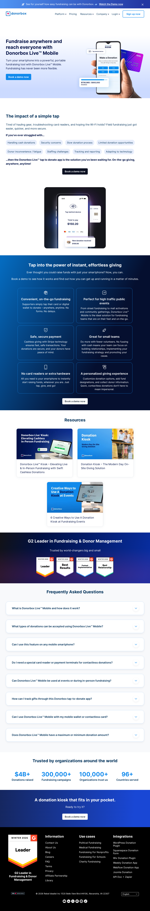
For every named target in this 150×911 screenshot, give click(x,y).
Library (49, 880)
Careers (49, 856)
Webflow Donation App (126, 867)
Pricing (73, 14)
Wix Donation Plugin (124, 858)
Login (115, 14)
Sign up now (133, 14)
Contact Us (51, 842)
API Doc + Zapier (122, 876)
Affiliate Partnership (56, 875)
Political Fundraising (90, 842)
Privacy (49, 871)
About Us (50, 847)
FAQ (47, 861)
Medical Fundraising (90, 847)
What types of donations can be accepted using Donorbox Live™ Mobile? (57, 626)
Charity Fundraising (89, 861)
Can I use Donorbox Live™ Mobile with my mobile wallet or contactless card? (60, 716)
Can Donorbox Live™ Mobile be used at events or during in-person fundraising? (61, 680)
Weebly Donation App (125, 862)
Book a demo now (18, 76)
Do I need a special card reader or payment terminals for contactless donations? (62, 662)
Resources (86, 14)
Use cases (87, 836)
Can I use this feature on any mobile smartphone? (43, 644)
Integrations (123, 836)
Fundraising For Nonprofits (94, 852)
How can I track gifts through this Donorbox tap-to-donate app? (52, 698)
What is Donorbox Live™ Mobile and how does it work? (46, 608)
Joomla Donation (122, 872)
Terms (48, 866)
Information (54, 836)
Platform (59, 14)
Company (101, 14)
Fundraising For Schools (92, 856)
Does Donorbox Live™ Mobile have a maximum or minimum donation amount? (60, 734)
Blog (47, 852)
